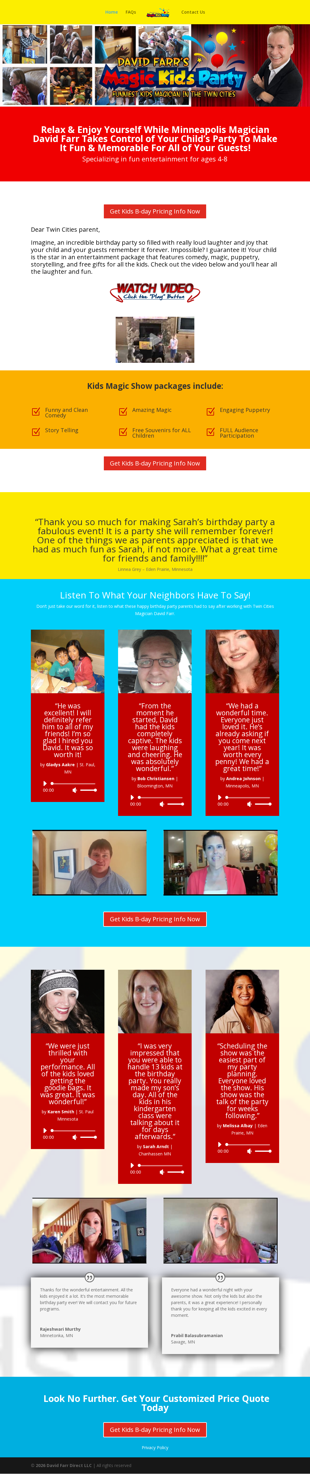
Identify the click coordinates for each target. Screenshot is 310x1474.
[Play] (45, 783)
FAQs (131, 12)
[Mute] (75, 790)
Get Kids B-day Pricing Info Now (155, 211)
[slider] (86, 790)
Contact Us (193, 12)
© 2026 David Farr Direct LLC (61, 1465)
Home (111, 12)
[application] (67, 787)
